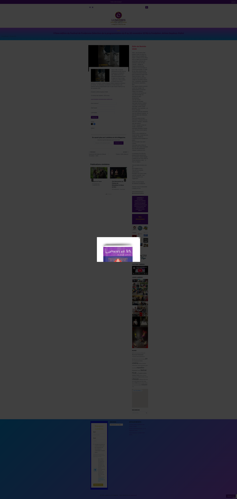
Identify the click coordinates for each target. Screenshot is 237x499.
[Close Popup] (139, 238)
